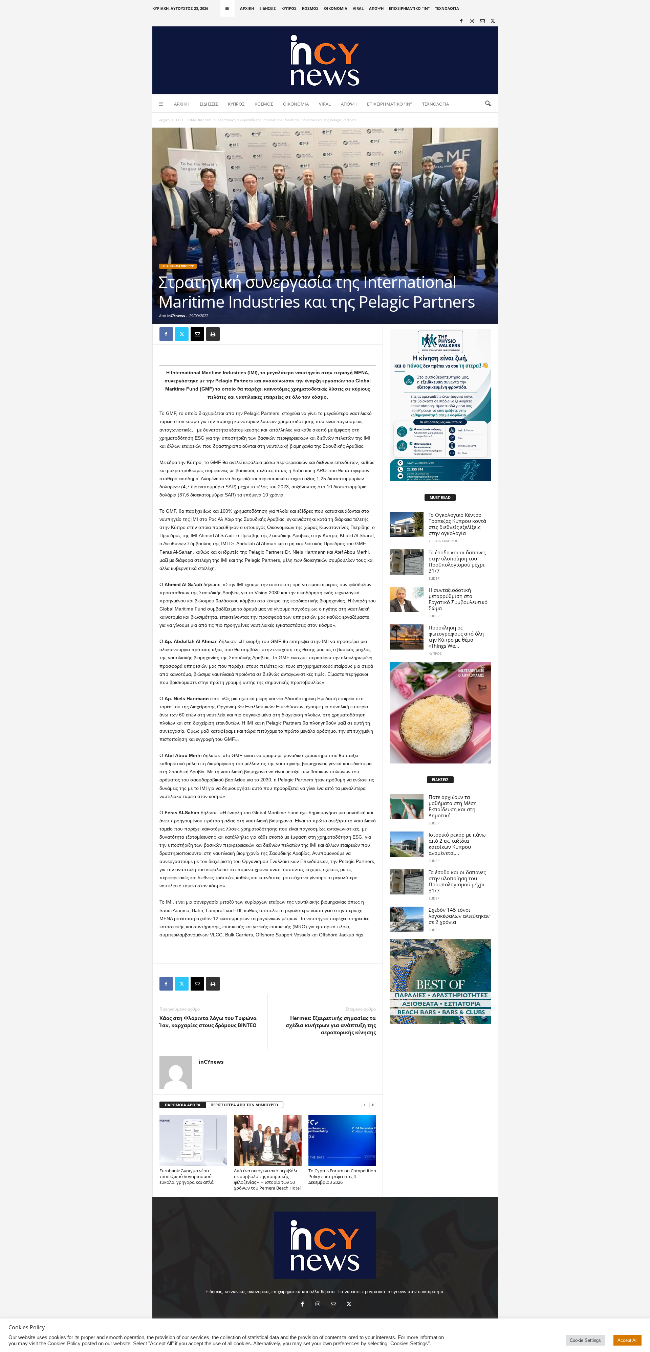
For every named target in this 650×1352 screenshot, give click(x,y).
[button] (487, 103)
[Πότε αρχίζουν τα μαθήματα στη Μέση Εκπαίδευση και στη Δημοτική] (407, 806)
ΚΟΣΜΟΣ (310, 8)
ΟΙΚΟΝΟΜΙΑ (335, 8)
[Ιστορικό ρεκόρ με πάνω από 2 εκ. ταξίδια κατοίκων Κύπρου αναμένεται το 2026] (407, 844)
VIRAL (358, 8)
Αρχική (164, 119)
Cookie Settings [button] (585, 1340)
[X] (493, 21)
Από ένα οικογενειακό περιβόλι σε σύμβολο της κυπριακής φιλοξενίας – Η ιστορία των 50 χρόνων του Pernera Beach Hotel (267, 1179)
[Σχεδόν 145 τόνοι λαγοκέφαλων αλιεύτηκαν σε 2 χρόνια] (407, 919)
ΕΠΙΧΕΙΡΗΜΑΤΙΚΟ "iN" (193, 119)
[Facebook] (461, 21)
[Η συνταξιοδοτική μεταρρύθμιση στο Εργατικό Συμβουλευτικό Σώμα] (407, 599)
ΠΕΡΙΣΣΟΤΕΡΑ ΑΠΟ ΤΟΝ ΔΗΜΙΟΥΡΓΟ (244, 1104)
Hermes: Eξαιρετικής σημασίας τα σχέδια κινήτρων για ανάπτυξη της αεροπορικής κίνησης (331, 1025)
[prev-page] (364, 1105)
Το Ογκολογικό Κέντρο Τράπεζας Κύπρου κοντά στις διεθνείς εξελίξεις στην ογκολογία (457, 523)
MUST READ (440, 497)
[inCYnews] (325, 60)
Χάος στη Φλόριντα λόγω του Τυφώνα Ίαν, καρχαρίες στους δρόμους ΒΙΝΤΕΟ (208, 1021)
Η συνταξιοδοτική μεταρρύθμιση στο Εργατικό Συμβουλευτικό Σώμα (458, 599)
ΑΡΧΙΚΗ (247, 8)
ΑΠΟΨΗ (376, 8)
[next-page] (372, 1105)
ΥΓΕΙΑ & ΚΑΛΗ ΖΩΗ (443, 540)
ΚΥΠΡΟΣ (289, 8)
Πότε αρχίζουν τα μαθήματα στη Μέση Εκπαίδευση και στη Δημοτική (453, 806)
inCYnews (176, 315)
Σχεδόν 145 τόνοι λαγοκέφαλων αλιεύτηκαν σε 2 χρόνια (459, 915)
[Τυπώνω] (213, 334)
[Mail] (482, 21)
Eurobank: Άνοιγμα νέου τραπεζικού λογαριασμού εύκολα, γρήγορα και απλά (186, 1176)
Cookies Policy (64, 1343)
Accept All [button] (627, 1340)
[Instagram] (472, 21)
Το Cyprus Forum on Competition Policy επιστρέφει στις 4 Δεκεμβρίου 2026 (342, 1176)
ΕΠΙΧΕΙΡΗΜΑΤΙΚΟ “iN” (409, 8)
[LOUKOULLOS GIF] (440, 712)
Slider (434, 578)
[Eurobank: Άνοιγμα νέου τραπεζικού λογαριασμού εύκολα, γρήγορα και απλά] (193, 1140)
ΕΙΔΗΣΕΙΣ (267, 8)
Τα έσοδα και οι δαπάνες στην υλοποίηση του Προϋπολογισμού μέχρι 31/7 (457, 561)
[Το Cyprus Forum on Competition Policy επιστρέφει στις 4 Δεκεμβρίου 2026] (342, 1140)
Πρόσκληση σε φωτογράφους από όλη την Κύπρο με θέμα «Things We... (456, 636)
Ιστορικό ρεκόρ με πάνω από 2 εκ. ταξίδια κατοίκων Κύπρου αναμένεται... (457, 843)
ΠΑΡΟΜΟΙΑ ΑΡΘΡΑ (182, 1104)
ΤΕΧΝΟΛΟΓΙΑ (447, 8)
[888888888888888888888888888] (440, 405)
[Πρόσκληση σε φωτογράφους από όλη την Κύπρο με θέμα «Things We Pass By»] (407, 637)
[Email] (197, 334)
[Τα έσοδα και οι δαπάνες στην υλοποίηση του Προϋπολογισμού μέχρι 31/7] (407, 562)
